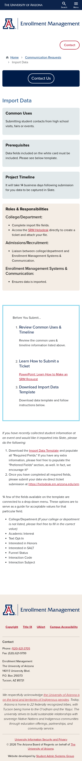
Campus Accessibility (64, 627)
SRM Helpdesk (38, 230)
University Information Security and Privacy (41, 739)
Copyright (12, 627)
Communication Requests (43, 57)
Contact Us (41, 78)
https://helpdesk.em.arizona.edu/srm (53, 484)
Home (14, 57)
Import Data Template (44, 451)
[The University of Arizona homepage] (23, 5)
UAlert (41, 627)
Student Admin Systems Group (55, 756)
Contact (69, 45)
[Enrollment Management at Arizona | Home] (41, 24)
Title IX (27, 627)
